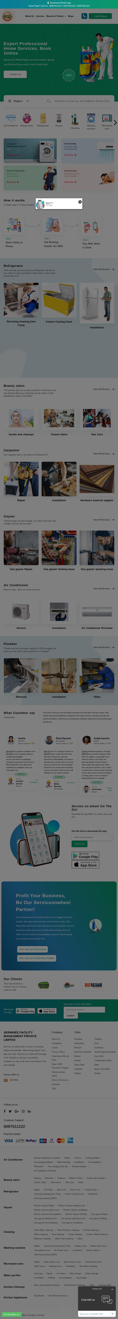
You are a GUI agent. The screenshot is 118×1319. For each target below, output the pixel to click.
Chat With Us (12, 1314)
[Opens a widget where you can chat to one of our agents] (97, 1301)
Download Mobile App (60, 3)
